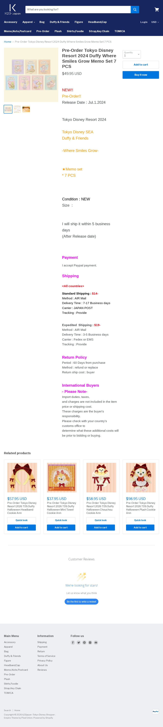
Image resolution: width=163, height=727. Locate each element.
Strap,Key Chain (99, 31)
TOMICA (119, 31)
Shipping (42, 642)
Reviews (42, 669)
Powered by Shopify (43, 718)
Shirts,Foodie (75, 31)
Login (143, 22)
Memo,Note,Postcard (17, 31)
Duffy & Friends (59, 22)
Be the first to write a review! (81, 601)
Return (41, 651)
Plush (58, 31)
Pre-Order (42, 31)
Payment (42, 646)
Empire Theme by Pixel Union (18, 718)
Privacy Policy (45, 660)
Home (7, 41)
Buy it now (141, 74)
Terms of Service (46, 656)
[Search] (135, 9)
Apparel (27, 22)
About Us (42, 665)
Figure (79, 22)
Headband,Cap (97, 22)
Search (7, 710)
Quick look (22, 520)
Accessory (10, 22)
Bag (42, 22)
